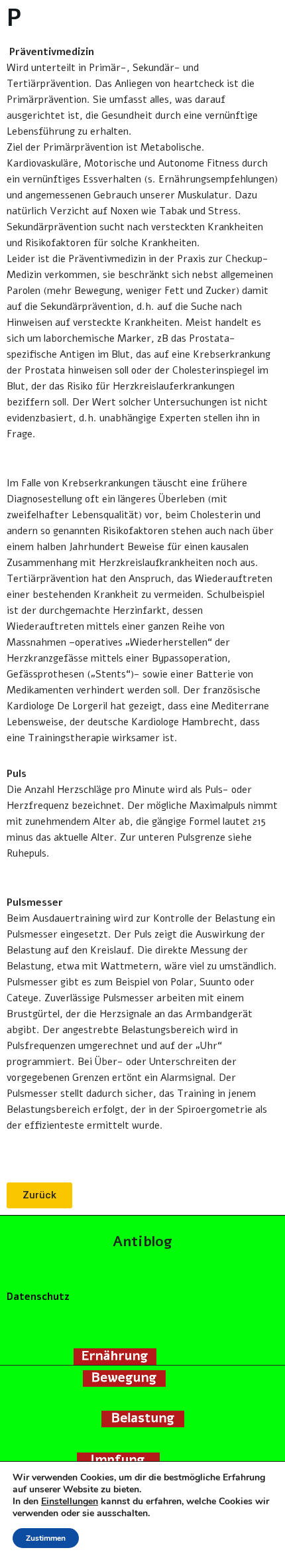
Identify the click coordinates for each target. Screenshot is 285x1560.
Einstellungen (69, 1502)
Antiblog (142, 1241)
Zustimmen (46, 1538)
